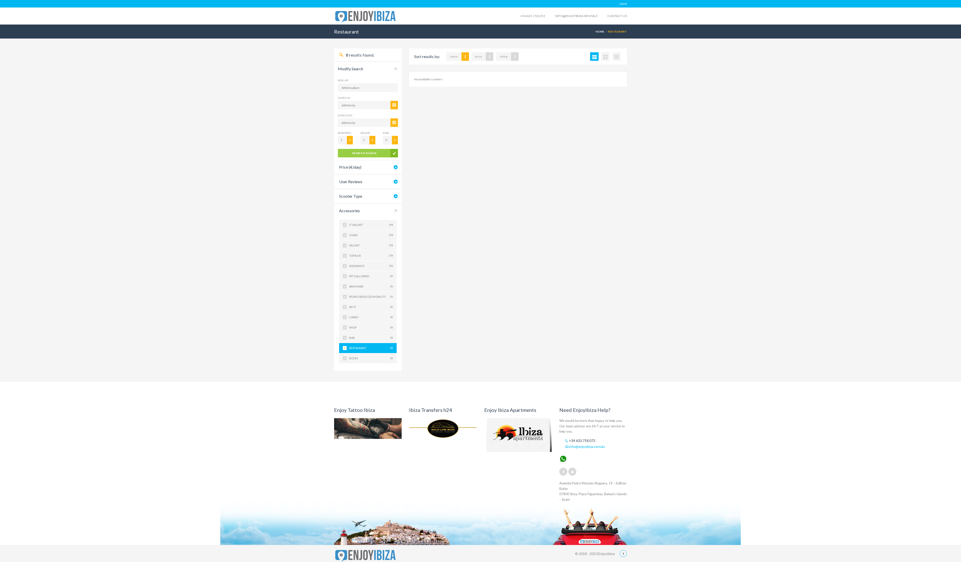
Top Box (371, 255)
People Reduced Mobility (371, 296)
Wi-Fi (371, 307)
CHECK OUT (345, 115)
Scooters (344, 132)
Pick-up (343, 80)
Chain (371, 235)
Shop (371, 327)
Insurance (371, 265)
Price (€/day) (350, 167)
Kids (386, 132)
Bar (371, 337)
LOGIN (623, 3)
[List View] (594, 56)
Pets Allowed (371, 276)
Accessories (349, 210)
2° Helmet (371, 224)
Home (600, 31)
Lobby (371, 317)
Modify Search (350, 68)
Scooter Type (350, 196)
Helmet (371, 245)
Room (371, 358)
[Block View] (616, 56)
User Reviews (350, 181)
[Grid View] (605, 56)
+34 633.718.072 (532, 16)
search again (364, 153)
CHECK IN (344, 97)
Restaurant (371, 348)
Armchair (371, 286)
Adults (365, 132)
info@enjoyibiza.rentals (576, 16)
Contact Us (617, 16)
